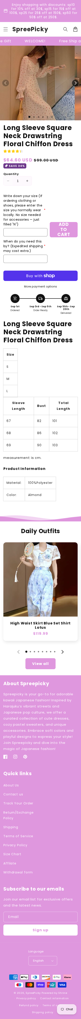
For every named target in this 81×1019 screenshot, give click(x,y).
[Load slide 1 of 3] (38, 117)
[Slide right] (75, 83)
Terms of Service (18, 836)
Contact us (13, 794)
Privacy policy (26, 998)
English (38, 960)
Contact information (54, 998)
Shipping (10, 827)
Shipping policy (43, 1012)
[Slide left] (5, 83)
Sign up (40, 930)
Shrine (62, 993)
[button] (6, 29)
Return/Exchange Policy (18, 815)
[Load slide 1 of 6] (52, 117)
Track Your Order (18, 803)
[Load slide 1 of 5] (47, 117)
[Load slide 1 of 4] (43, 117)
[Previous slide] (18, 652)
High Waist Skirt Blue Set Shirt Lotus (40, 625)
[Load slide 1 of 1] (29, 116)
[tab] (26, 652)
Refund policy (28, 1005)
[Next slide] (62, 652)
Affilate (9, 863)
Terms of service (54, 1005)
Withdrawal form (18, 872)
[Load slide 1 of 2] (34, 117)
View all (40, 663)
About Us (11, 785)
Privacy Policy (15, 845)
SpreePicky (33, 993)
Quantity (11, 174)
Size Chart (12, 854)
